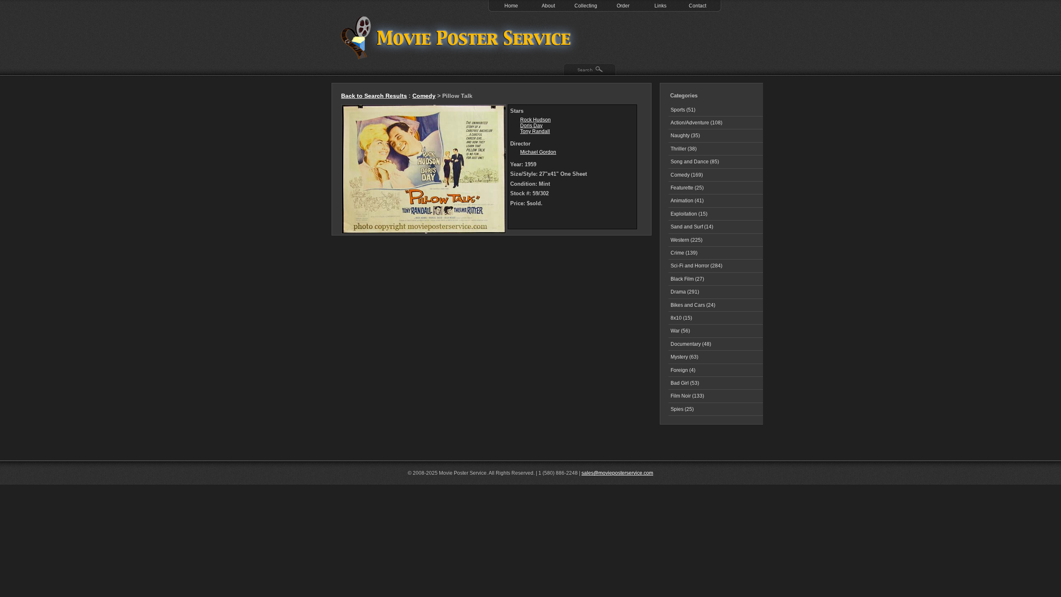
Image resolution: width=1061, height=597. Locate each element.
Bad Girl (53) (685, 383)
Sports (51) (683, 110)
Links (660, 6)
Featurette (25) (687, 188)
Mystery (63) (684, 357)
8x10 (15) (681, 318)
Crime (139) (684, 253)
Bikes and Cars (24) (693, 305)
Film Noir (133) (687, 396)
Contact (697, 6)
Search (589, 70)
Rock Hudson (535, 120)
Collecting (585, 6)
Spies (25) (682, 409)
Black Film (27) (687, 279)
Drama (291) (685, 292)
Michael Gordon (538, 152)
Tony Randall (535, 131)
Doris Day (531, 126)
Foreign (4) (683, 370)
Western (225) (686, 240)
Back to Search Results (374, 95)
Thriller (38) (684, 149)
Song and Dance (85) (695, 162)
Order (623, 6)
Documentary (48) (691, 344)
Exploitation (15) (689, 214)
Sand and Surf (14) (692, 227)
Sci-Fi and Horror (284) (696, 266)
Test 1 (458, 37)
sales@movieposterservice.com (617, 473)
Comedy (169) (687, 175)
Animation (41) (687, 201)
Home (511, 6)
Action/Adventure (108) (696, 123)
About (548, 6)
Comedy (424, 95)
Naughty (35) (685, 135)
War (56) (680, 331)
